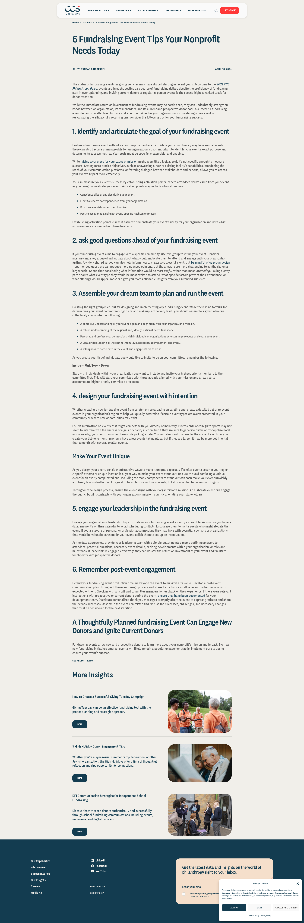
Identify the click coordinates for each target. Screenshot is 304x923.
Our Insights (38, 880)
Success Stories (40, 874)
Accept (234, 907)
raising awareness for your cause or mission (108, 161)
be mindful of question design (210, 262)
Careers (35, 886)
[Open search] (216, 10)
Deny (259, 907)
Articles (87, 22)
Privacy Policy (266, 915)
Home (75, 22)
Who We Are (38, 867)
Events (90, 660)
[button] (297, 883)
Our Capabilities (40, 861)
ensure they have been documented (181, 595)
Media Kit (36, 893)
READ (79, 724)
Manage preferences (286, 907)
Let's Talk (230, 10)
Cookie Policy (254, 915)
